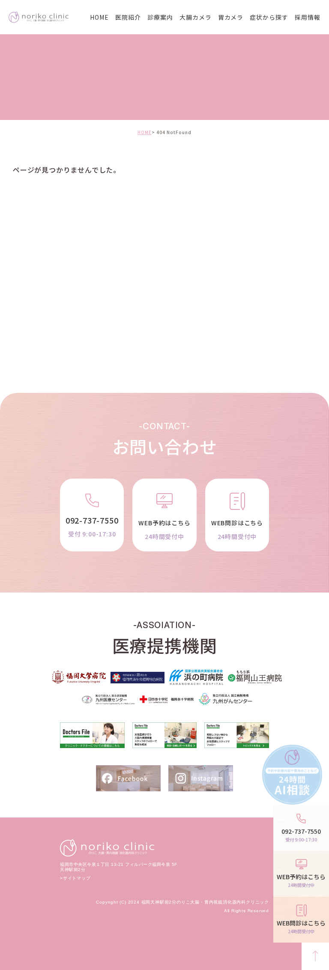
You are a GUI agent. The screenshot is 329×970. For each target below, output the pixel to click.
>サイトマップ (75, 878)
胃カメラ (231, 17)
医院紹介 (128, 17)
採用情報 (307, 17)
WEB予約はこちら (164, 529)
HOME (99, 17)
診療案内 (160, 17)
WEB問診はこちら (237, 529)
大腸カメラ (195, 17)
